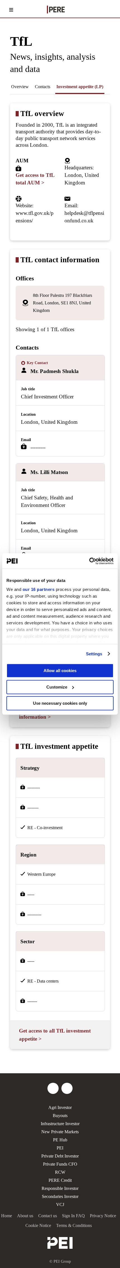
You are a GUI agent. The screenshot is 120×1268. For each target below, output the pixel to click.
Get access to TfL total (35, 179)
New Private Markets (60, 1131)
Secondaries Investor (60, 1196)
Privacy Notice (103, 1215)
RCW (60, 1172)
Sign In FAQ (73, 1215)
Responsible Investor (60, 1188)
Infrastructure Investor (60, 1123)
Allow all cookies (60, 670)
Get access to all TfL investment (55, 1035)
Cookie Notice (38, 1225)
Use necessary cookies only (60, 703)
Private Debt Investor (60, 1156)
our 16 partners (39, 589)
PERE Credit (60, 1180)
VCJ (60, 1204)
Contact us (47, 1215)
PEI (60, 1148)
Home (6, 1215)
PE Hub (60, 1139)
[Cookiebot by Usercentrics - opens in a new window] (89, 561)
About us (25, 1215)
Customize (56, 687)
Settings (94, 653)
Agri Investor (60, 1107)
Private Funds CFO (60, 1164)
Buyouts (60, 1115)
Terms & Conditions (74, 1225)
